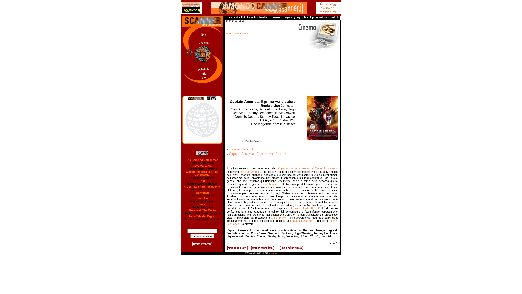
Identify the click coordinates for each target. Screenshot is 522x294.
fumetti (245, 33)
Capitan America (251, 171)
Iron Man (202, 198)
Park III (301, 208)
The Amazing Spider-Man (202, 159)
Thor (202, 180)
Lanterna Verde (202, 165)
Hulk (202, 204)
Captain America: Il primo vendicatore (202, 173)
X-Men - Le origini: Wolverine (202, 186)
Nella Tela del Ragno (202, 216)
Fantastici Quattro (301, 220)
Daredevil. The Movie (202, 210)
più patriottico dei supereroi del (306, 168)
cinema (236, 33)
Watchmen (202, 192)
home (228, 33)
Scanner (273, 253)
